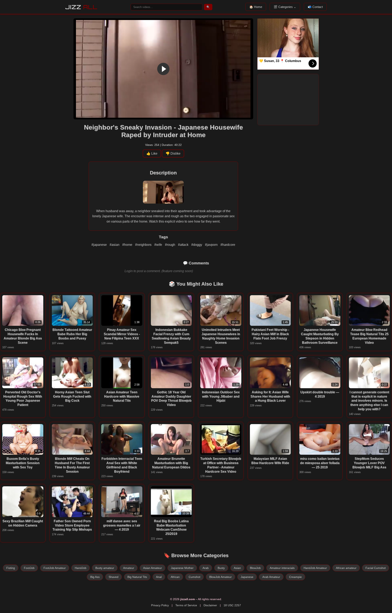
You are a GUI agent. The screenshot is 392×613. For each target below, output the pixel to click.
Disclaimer (210, 605)
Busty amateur (104, 568)
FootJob (29, 568)
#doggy (197, 244)
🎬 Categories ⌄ (285, 7)
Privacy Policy (160, 605)
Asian (237, 568)
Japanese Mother (182, 568)
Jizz (81, 7)
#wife (158, 244)
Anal (159, 577)
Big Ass (95, 577)
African (175, 577)
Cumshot (194, 577)
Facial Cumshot (375, 568)
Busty (221, 568)
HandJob (80, 568)
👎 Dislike (173, 153)
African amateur (346, 568)
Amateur (128, 568)
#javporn (211, 244)
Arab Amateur (271, 577)
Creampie (295, 577)
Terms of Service (186, 605)
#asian (115, 244)
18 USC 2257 (232, 605)
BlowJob (255, 568)
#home (127, 244)
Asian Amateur (152, 568)
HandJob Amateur (315, 568)
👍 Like (151, 153)
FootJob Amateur (54, 568)
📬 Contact (315, 7)
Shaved (113, 577)
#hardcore (227, 244)
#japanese (99, 244)
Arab (206, 568)
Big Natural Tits (137, 577)
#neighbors (143, 244)
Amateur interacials (282, 568)
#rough (170, 244)
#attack (183, 244)
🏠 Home (255, 7)
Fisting (10, 568)
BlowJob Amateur (220, 577)
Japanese (247, 577)
